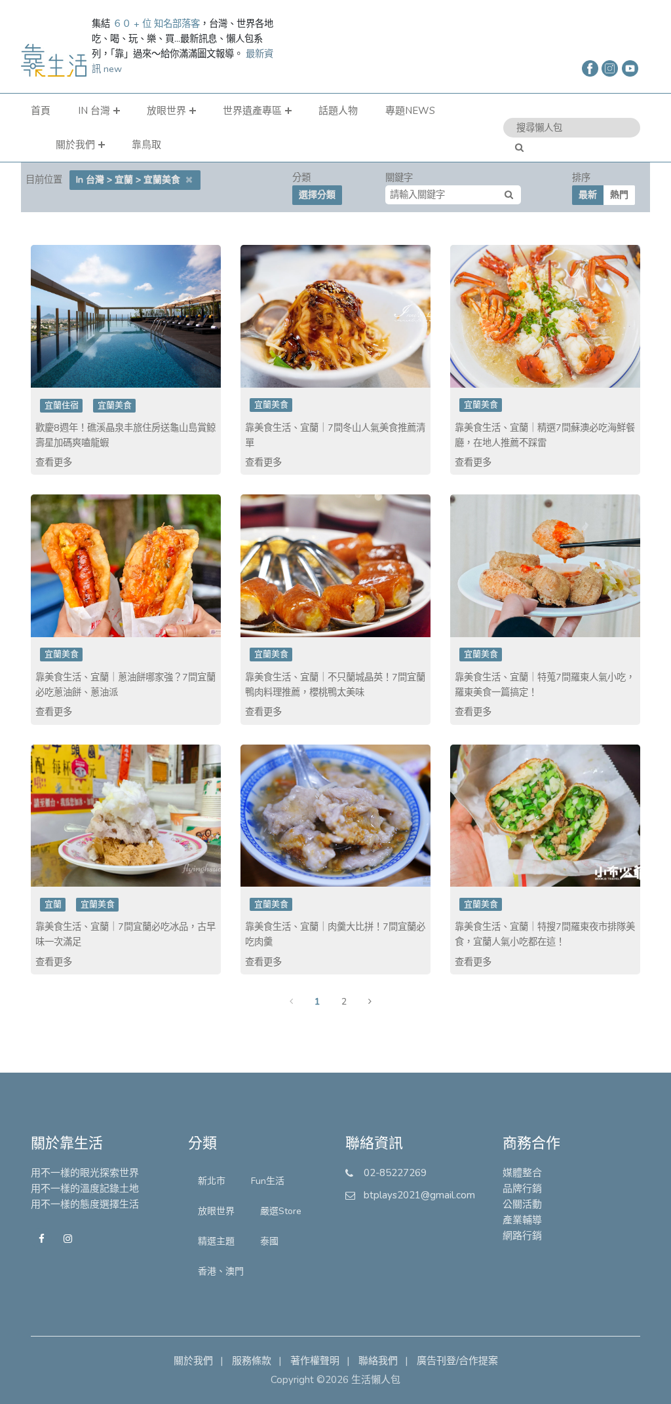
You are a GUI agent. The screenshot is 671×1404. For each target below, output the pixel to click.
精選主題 (216, 1241)
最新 (588, 195)
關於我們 (75, 144)
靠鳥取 (146, 144)
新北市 (211, 1181)
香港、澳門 (221, 1271)
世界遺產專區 (252, 110)
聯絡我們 (378, 1360)
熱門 (619, 195)
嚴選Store (280, 1211)
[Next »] (370, 1010)
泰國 (269, 1241)
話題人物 (338, 110)
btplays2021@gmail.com (419, 1195)
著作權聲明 (314, 1360)
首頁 (40, 110)
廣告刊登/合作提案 (457, 1360)
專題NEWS (410, 110)
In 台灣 (94, 110)
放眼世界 (166, 110)
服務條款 (251, 1360)
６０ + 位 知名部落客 (156, 23)
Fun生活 (267, 1181)
